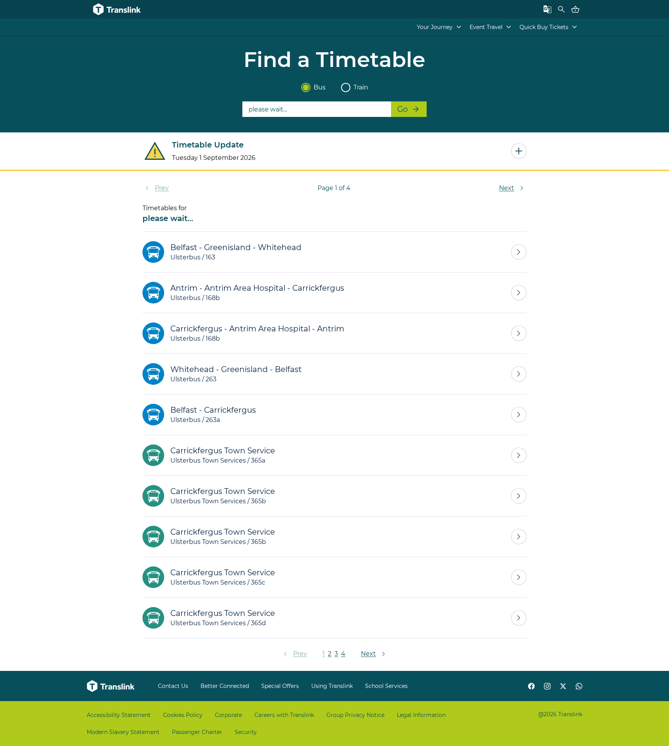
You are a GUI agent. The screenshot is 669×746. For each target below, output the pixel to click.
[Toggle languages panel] (547, 9)
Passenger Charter (197, 732)
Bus (320, 87)
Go (402, 109)
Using (332, 686)
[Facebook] (531, 686)
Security (246, 732)
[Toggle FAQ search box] (561, 9)
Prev (162, 188)
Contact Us (173, 686)
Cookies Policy (182, 715)
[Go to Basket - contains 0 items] (575, 9)
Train (360, 87)
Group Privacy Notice (355, 715)
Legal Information (421, 715)
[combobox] (316, 109)
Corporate (228, 715)
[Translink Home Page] (111, 686)
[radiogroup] (334, 87)
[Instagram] (547, 686)
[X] (563, 686)
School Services (386, 686)
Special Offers (280, 686)
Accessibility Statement (119, 715)
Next (506, 188)
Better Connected (225, 686)
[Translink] (117, 9)
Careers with (284, 715)
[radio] (305, 87)
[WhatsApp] (579, 686)
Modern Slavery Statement (123, 732)
